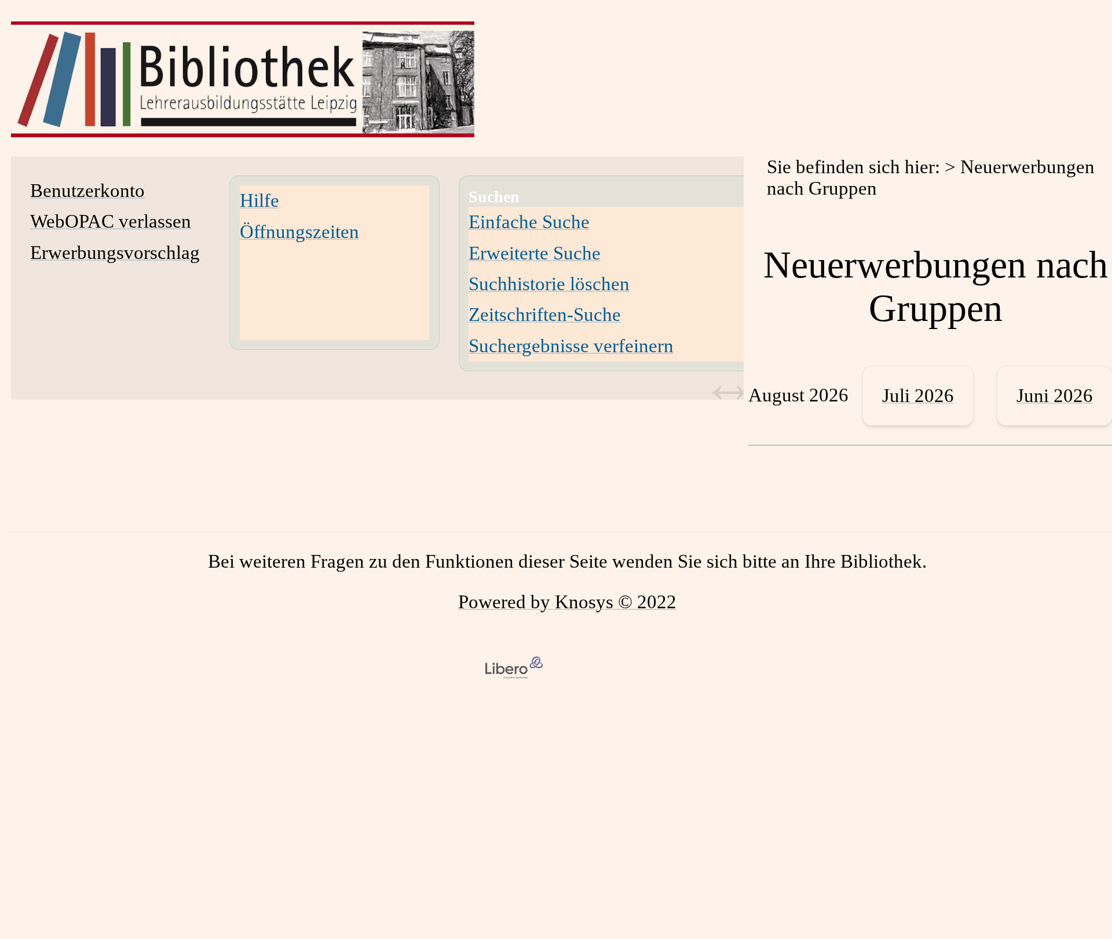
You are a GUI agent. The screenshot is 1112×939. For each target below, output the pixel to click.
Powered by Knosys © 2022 (567, 601)
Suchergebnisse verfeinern (571, 345)
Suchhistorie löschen (549, 283)
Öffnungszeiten (299, 231)
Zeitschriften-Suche (545, 314)
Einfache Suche (529, 221)
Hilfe (259, 200)
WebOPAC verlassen (110, 221)
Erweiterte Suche (535, 253)
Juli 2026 (918, 395)
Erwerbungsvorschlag (115, 252)
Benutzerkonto (87, 190)
